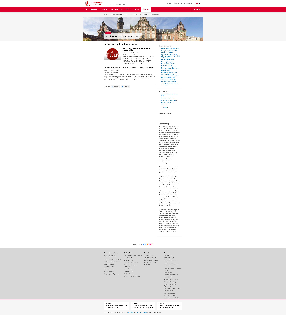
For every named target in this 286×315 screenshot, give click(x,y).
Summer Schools (109, 266)
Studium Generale (129, 274)
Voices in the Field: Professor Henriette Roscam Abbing (137, 49)
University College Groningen (172, 288)
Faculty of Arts (168, 272)
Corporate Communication (171, 298)
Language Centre (129, 260)
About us (106, 14)
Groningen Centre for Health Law (149, 14)
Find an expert (128, 258)
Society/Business (129, 253)
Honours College (108, 269)
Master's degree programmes (112, 262)
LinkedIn (126, 87)
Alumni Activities (148, 255)
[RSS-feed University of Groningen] (148, 244)
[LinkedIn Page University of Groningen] (146, 244)
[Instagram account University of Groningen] (150, 244)
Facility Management (170, 295)
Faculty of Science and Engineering (170, 285)
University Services (169, 293)
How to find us (168, 255)
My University (177, 3)
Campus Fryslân (168, 291)
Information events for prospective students (110, 256)
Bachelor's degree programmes (113, 259)
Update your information (151, 260)
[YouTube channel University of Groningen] (152, 244)
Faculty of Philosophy (170, 282)
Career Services (128, 271)
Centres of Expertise (132, 14)
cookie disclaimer (141, 312)
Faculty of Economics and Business (171, 261)
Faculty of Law (115, 14)
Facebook (116, 87)
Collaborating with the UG (131, 262)
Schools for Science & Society (132, 276)
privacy (130, 312)
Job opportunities (169, 258)
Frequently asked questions (112, 274)
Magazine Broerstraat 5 (150, 258)
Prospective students (111, 253)
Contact (168, 3)
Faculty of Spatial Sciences (171, 279)
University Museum (129, 269)
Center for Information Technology (130, 265)
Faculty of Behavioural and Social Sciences (171, 265)
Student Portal (188, 3)
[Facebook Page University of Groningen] (144, 244)
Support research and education (150, 263)
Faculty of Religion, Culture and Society (172, 269)
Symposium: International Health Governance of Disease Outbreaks (128, 68)
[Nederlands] (195, 3)
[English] (197, 3)
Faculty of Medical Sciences (171, 274)
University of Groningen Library (133, 255)
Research (122, 14)
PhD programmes (109, 271)
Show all (164, 107)
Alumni (146, 253)
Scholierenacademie (109, 264)
